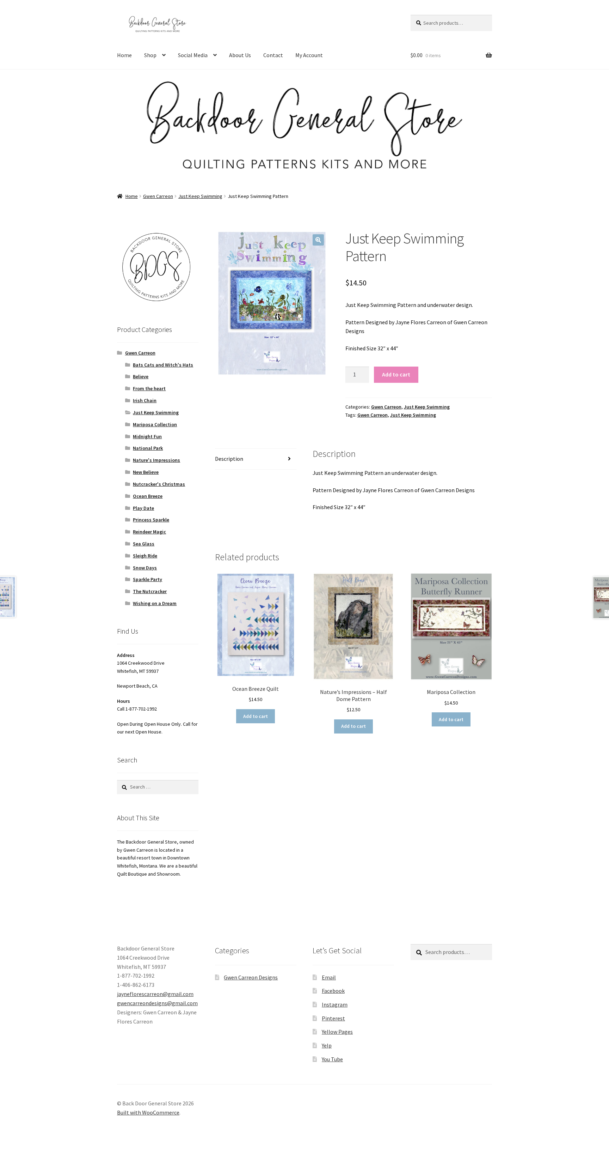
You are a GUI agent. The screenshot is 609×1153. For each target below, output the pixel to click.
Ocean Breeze (147, 496)
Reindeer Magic (149, 532)
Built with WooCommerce (148, 1112)
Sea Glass (143, 544)
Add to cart (396, 374)
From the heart (149, 388)
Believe (140, 376)
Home (124, 55)
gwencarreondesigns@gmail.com (157, 1003)
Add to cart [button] (255, 716)
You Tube (332, 1059)
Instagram (334, 1004)
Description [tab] (229, 458)
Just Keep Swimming (200, 196)
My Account (309, 55)
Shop (150, 55)
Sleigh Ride (145, 556)
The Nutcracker (150, 591)
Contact (273, 55)
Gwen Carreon (158, 196)
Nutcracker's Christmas (159, 484)
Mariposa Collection (155, 424)
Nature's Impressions (156, 460)
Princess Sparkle (151, 520)
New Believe (146, 472)
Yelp (327, 1045)
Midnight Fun (147, 436)
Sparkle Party (147, 579)
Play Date (143, 508)
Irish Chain (144, 400)
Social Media (193, 55)
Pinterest (333, 1018)
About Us (240, 55)
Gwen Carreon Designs (251, 977)
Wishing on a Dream (155, 603)
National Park (148, 448)
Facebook (333, 990)
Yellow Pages (337, 1031)
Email (329, 977)
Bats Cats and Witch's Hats (163, 365)
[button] (318, 240)
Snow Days (145, 568)
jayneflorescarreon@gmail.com (155, 993)
